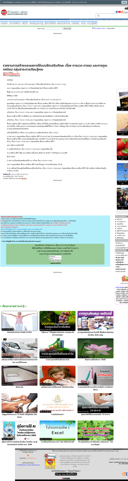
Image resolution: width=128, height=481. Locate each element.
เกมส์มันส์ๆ (125, 302)
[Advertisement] (57, 50)
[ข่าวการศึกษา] (15, 24)
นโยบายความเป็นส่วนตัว (79, 2)
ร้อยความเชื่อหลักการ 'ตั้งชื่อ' (95, 359)
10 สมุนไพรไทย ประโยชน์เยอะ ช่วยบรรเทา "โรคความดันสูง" (95, 443)
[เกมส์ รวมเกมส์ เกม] (83, 24)
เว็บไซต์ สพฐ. (120, 253)
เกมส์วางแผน (122, 299)
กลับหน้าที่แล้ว (111, 28)
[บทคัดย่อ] (75, 24)
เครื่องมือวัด (120, 262)
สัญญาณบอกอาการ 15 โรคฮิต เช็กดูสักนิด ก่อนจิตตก (19, 416)
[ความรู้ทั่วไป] (92, 24)
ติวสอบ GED (120, 257)
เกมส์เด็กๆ (122, 293)
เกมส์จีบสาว (120, 300)
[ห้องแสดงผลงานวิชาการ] (63, 24)
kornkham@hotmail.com (47, 237)
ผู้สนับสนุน (120, 238)
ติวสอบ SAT (120, 260)
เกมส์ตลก (118, 295)
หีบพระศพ (19, 387)
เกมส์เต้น (122, 291)
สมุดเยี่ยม (120, 224)
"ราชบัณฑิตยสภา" (57, 414)
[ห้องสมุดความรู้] (36, 24)
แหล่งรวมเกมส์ (120, 269)
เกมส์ (117, 267)
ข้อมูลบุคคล (121, 233)
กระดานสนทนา (122, 226)
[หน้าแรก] (4, 24)
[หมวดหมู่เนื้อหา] (50, 24)
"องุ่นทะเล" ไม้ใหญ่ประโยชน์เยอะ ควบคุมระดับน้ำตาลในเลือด (57, 333)
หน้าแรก (119, 219)
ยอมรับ (124, 2)
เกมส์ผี (122, 297)
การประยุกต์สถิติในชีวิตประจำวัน (57, 359)
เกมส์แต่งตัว (123, 289)
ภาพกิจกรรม (121, 235)
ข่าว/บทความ (121, 221)
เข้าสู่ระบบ (119, 243)
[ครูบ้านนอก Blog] (25, 24)
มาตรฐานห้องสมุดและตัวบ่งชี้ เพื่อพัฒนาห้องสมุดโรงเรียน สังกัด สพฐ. (96, 333)
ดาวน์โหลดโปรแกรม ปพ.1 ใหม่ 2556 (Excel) (57, 442)
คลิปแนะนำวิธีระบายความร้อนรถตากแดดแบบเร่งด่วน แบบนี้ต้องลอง (19, 361)
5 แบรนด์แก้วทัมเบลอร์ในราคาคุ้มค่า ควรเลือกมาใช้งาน (95, 388)
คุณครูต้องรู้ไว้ (120, 245)
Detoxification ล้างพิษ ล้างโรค (19, 332)
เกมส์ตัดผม (124, 295)
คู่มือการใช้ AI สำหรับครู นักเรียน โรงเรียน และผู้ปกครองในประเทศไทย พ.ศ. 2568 (19, 443)
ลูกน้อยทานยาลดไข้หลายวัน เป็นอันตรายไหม (57, 387)
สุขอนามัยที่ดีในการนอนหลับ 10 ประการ (95, 414)
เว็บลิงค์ (119, 228)
